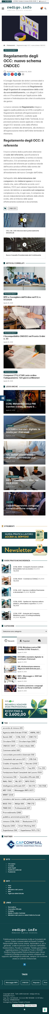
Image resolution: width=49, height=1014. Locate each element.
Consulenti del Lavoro (14, 759)
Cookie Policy (31, 1005)
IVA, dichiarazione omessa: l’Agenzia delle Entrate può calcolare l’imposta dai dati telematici (21, 456)
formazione (10, 777)
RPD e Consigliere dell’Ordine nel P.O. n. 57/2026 (22, 298)
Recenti (11, 641)
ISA (32, 786)
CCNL (9, 400)
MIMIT (8, 795)
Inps (9, 885)
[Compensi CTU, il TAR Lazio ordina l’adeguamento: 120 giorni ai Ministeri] (24, 356)
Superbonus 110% (30, 830)
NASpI (19, 804)
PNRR (7, 808)
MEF (7, 790)
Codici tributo (26, 746)
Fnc (41, 768)
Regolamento (28, 107)
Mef (9, 891)
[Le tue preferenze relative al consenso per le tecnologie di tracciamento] (45, 1010)
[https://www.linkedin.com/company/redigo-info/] (24, 1009)
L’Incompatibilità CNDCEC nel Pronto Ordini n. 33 (24, 337)
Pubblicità (11, 872)
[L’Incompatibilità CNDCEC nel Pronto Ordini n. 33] (24, 317)
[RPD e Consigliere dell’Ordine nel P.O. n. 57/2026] (24, 278)
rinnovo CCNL (11, 821)
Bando (7, 737)
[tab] (9, 640)
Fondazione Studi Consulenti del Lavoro (22, 772)
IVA (42, 786)
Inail (9, 887)
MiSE (7, 804)
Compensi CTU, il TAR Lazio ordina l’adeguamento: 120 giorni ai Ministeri (22, 376)
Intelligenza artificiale (14, 786)
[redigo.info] (19, 8)
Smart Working (26, 826)
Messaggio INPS (24, 790)
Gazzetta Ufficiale (29, 777)
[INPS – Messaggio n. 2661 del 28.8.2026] (10, 678)
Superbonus (10, 830)
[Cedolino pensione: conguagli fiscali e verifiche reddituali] (10, 688)
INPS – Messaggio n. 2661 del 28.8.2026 (22, 482)
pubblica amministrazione (16, 817)
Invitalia (11, 911)
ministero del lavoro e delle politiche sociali (24, 799)
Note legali (12, 868)
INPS (30, 781)
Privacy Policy (19, 1005)
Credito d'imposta (12, 763)
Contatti (11, 866)
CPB (32, 759)
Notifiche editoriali (14, 870)
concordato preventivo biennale (18, 755)
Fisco (9, 451)
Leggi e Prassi (12, 476)
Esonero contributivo (13, 768)
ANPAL (35, 732)
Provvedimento (12, 812)
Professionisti (11, 45)
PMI (30, 804)
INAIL (7, 781)
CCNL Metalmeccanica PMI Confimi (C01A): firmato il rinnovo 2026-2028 (21, 405)
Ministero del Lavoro (15, 889)
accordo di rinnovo (13, 728)
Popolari (26, 641)
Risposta (9, 826)
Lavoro (10, 425)
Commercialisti (11, 750)
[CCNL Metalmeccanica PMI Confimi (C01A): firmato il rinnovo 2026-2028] (10, 649)
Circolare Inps (27, 741)
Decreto (31, 763)
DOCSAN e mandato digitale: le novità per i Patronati (23, 431)
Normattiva (12, 907)
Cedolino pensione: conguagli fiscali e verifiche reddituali (22, 507)
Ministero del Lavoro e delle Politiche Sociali (24, 915)
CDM (33, 737)
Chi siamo (11, 864)
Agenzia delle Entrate (15, 732)
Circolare (9, 741)
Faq (31, 768)
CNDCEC (13, 208)
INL (18, 781)
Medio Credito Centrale (16, 913)
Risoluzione (29, 821)
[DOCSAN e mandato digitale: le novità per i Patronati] (10, 659)
